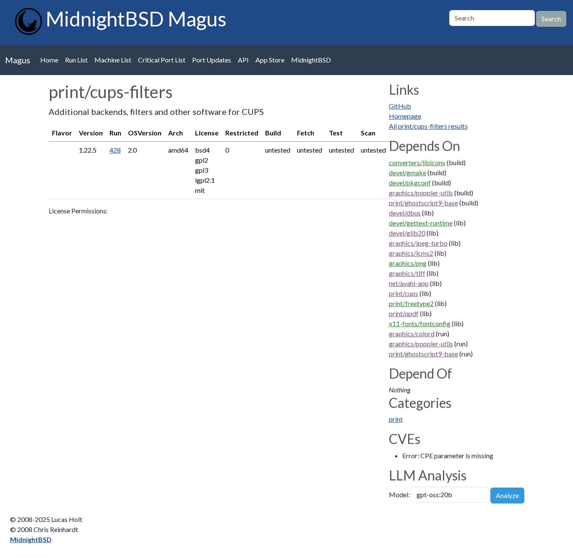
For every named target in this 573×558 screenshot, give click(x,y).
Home (49, 60)
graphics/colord (412, 333)
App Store (269, 60)
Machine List (112, 60)
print (396, 419)
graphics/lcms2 (411, 253)
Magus (17, 60)
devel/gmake (407, 172)
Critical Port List (161, 60)
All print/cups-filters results (428, 126)
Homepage (405, 116)
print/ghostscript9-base (423, 203)
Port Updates (211, 60)
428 (115, 150)
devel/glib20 (407, 233)
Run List (76, 60)
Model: (399, 494)
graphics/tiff (407, 273)
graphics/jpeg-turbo (418, 243)
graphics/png (408, 263)
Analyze (507, 495)
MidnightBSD (311, 60)
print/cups (403, 293)
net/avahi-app (409, 283)
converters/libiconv (417, 162)
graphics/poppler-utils (421, 193)
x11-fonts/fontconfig (420, 323)
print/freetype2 (411, 303)
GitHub (400, 106)
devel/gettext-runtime (421, 223)
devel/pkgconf (410, 183)
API (243, 60)
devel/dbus (405, 213)
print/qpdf (404, 313)
